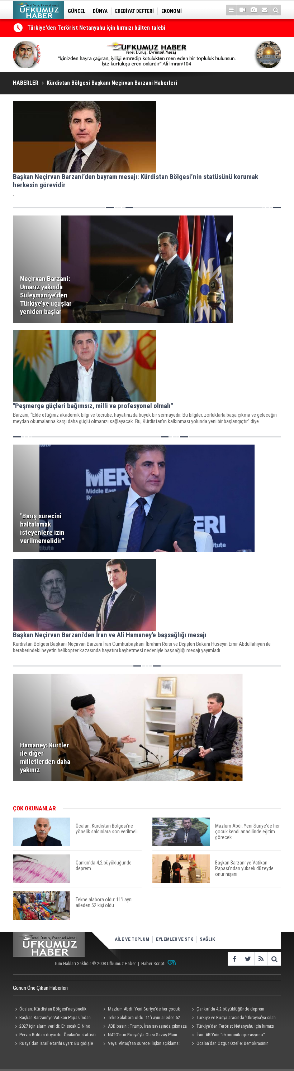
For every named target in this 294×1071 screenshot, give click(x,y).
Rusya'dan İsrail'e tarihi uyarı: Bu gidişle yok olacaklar (53, 1044)
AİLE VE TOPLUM (132, 939)
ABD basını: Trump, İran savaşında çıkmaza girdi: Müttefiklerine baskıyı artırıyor (144, 1027)
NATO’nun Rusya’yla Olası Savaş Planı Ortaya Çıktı (139, 1035)
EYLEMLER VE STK (174, 939)
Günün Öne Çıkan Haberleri (40, 988)
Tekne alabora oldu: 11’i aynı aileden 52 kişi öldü (140, 1018)
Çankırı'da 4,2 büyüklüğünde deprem (230, 1009)
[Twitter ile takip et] (247, 959)
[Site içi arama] (275, 10)
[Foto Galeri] (253, 10)
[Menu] (231, 10)
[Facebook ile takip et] (234, 959)
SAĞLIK (207, 939)
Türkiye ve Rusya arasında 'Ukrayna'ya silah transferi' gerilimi (233, 1018)
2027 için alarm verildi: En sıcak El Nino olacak (51, 1027)
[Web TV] (242, 10)
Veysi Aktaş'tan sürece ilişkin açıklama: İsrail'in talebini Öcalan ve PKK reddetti (140, 1044)
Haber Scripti (153, 963)
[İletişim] (264, 10)
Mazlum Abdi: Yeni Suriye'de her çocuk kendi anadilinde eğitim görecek (140, 1009)
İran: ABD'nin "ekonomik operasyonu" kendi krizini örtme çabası (227, 1035)
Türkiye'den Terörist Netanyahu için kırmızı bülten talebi (96, 27)
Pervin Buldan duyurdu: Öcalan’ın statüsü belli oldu (54, 1035)
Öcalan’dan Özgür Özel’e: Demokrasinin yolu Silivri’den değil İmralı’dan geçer (229, 1044)
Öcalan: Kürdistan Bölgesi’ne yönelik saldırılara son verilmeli (49, 1009)
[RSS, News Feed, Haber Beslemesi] (260, 959)
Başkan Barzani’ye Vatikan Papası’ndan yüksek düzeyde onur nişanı (52, 1018)
